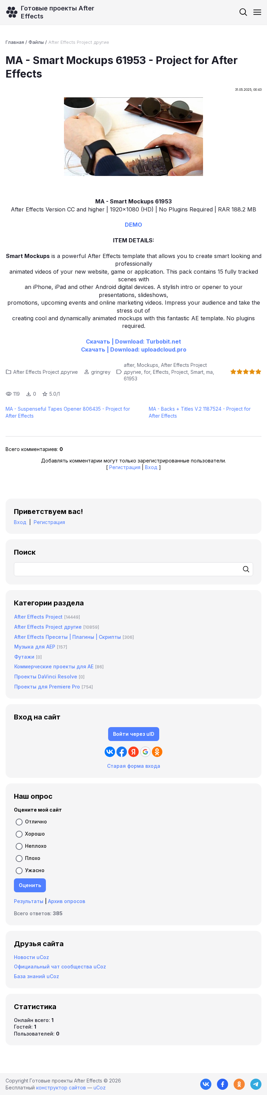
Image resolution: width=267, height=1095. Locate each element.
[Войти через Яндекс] (133, 752)
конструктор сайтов (61, 1087)
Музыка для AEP (34, 647)
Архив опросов (66, 901)
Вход (151, 467)
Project (179, 372)
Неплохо (36, 845)
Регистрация (124, 467)
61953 (130, 378)
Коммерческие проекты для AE (54, 666)
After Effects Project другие (78, 42)
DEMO (133, 224)
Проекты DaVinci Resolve (45, 676)
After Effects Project (38, 617)
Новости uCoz (31, 957)
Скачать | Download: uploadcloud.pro (133, 349)
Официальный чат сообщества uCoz (60, 966)
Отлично (36, 821)
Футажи (24, 657)
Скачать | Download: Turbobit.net (133, 341)
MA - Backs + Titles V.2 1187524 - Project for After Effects (200, 412)
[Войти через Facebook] (121, 752)
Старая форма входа (133, 766)
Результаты (28, 901)
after (129, 365)
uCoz (100, 1087)
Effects (161, 372)
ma (209, 372)
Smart (197, 372)
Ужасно (34, 870)
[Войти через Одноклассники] (157, 752)
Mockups (147, 365)
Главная (15, 42)
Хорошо (35, 833)
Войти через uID (133, 734)
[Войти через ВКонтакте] (110, 752)
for (147, 372)
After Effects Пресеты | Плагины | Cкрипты (67, 637)
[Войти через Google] (145, 752)
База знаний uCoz (36, 976)
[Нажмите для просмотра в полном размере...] (133, 137)
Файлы (36, 42)
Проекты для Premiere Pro (47, 687)
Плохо (32, 858)
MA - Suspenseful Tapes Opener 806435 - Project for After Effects (68, 412)
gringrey (101, 372)
